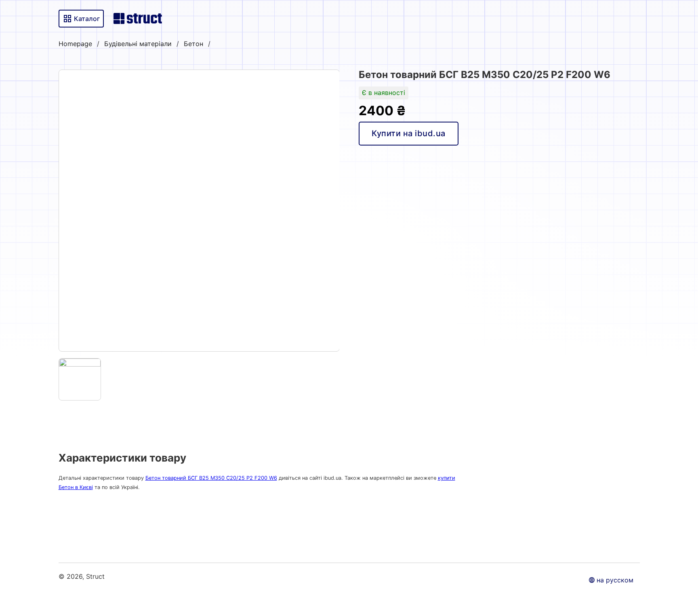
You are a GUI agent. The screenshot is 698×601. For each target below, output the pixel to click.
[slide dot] (80, 379)
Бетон (193, 44)
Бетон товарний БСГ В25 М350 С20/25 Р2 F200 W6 (211, 478)
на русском (615, 580)
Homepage (75, 44)
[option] (199, 211)
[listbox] (199, 211)
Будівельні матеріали (138, 44)
